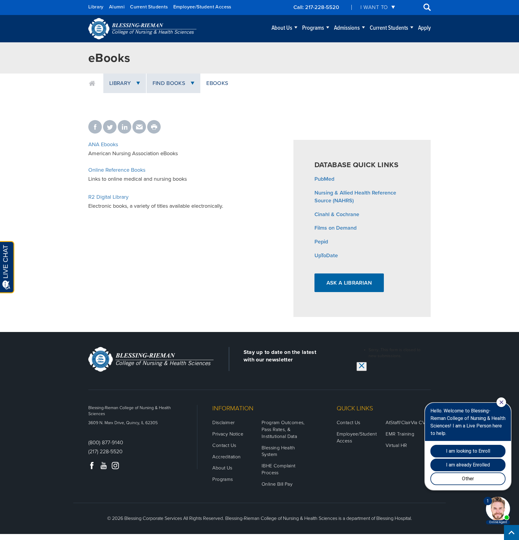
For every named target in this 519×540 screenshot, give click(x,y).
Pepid (321, 241)
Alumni (117, 7)
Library (96, 7)
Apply (424, 28)
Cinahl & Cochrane (336, 214)
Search (427, 7)
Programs (313, 28)
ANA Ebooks (103, 144)
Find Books (169, 83)
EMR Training (400, 434)
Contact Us (224, 445)
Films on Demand (335, 228)
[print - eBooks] (154, 127)
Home (92, 83)
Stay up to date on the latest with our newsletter (280, 356)
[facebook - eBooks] (95, 127)
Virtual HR (396, 445)
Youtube (103, 465)
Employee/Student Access (202, 7)
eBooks (217, 83)
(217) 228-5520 (105, 451)
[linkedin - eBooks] (124, 127)
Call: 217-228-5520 (316, 7)
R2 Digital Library (108, 197)
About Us (282, 28)
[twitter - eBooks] (110, 127)
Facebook (92, 465)
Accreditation (226, 457)
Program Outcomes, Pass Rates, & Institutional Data (283, 429)
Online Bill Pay (277, 484)
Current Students (149, 7)
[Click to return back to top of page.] (511, 532)
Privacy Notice (227, 434)
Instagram (115, 465)
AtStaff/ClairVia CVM (407, 423)
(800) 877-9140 (105, 442)
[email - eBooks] (139, 127)
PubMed (324, 179)
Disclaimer (223, 423)
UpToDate (326, 255)
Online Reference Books (116, 170)
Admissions (347, 28)
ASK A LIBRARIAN (349, 282)
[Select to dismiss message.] (362, 366)
